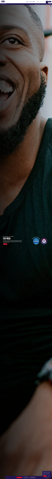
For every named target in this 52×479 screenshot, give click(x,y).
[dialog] (46, 474)
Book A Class (26, 477)
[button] (47, 477)
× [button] (50, 471)
